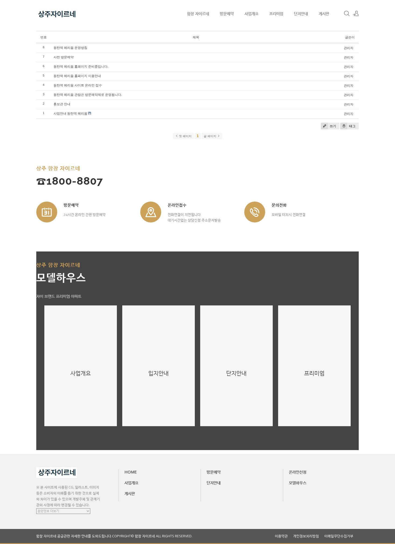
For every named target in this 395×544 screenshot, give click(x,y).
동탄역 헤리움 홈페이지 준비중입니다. (80, 66)
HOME (130, 471)
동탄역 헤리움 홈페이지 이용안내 (77, 76)
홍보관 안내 (61, 104)
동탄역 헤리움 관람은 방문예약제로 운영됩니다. (87, 94)
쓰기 (332, 126)
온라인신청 (297, 471)
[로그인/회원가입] (356, 13)
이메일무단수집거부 (338, 536)
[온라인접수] (150, 212)
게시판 (324, 13)
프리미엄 (276, 13)
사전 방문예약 (63, 57)
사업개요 (251, 13)
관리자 (348, 48)
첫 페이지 (185, 136)
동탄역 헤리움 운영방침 (70, 47)
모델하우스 (297, 482)
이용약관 (281, 536)
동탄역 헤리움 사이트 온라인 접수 (77, 85)
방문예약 (227, 13)
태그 (352, 126)
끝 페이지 (210, 136)
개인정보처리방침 (306, 536)
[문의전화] (254, 212)
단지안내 (301, 13)
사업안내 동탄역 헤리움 (70, 113)
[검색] (347, 13)
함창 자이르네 (198, 13)
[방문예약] (46, 212)
